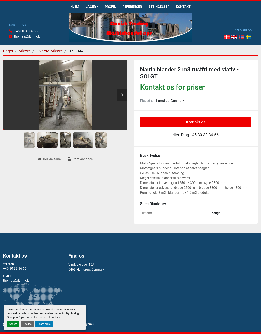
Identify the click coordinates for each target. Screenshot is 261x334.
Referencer (132, 7)
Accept (13, 323)
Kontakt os (196, 121)
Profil (110, 7)
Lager (91, 7)
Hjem (74, 7)
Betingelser (158, 7)
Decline (27, 323)
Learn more (44, 323)
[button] (92, 6)
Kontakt (183, 7)
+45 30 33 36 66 (26, 31)
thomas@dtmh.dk (27, 36)
